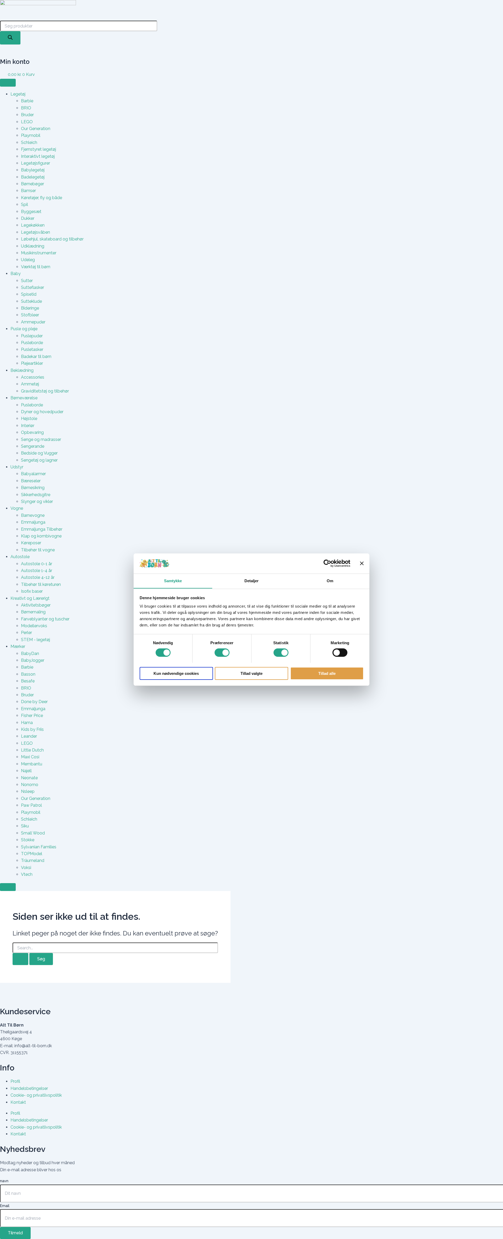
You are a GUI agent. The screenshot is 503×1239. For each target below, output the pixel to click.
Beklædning (22, 370)
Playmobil (30, 135)
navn (4, 1181)
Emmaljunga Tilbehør (41, 529)
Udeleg (28, 259)
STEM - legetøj (35, 639)
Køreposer (31, 542)
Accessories (32, 377)
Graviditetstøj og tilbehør (45, 391)
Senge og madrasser (41, 439)
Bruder (27, 114)
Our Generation (35, 128)
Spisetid (28, 294)
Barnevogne (33, 515)
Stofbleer (30, 314)
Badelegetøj (33, 177)
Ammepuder (33, 321)
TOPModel (31, 853)
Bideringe (30, 308)
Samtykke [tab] (173, 580)
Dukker (27, 218)
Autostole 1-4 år (36, 570)
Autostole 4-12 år (37, 577)
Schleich (29, 142)
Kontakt (18, 1102)
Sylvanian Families (38, 846)
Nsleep (28, 791)
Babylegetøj (33, 169)
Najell (26, 770)
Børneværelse (23, 397)
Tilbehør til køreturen (41, 584)
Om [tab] (330, 580)
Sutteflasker (32, 287)
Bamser (28, 190)
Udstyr (16, 466)
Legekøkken (33, 225)
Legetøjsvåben (35, 232)
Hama (27, 722)
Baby (15, 273)
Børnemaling (33, 611)
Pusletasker (32, 349)
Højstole (29, 418)
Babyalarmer (33, 473)
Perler (26, 632)
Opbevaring (32, 432)
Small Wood (33, 833)
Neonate (29, 777)
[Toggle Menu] (8, 83)
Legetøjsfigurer (35, 163)
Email (4, 1206)
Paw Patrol (31, 805)
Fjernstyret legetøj (38, 149)
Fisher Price (32, 715)
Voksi (26, 867)
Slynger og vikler (37, 501)
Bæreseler (31, 480)
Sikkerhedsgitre (35, 494)
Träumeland (32, 860)
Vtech (26, 874)
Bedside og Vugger (39, 453)
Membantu (31, 763)
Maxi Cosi (30, 756)
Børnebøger (32, 183)
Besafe (28, 681)
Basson (28, 674)
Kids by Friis (32, 729)
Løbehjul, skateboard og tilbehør (52, 239)
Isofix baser (32, 591)
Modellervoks (34, 625)
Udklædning (32, 246)
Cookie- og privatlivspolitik (36, 1095)
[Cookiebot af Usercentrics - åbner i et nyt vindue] (327, 563)
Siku (25, 825)
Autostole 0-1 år (36, 563)
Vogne (16, 508)
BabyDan (30, 653)
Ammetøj (30, 384)
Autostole (20, 556)
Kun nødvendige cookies (176, 673)
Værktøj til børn (35, 266)
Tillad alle (327, 673)
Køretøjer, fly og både (41, 197)
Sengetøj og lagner (39, 460)
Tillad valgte (251, 673)
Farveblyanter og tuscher (45, 618)
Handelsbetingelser (29, 1088)
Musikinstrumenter (38, 252)
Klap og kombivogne (41, 536)
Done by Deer (34, 701)
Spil (24, 204)
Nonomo (29, 784)
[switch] (222, 652)
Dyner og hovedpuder (42, 411)
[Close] (8, 887)
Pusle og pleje (23, 328)
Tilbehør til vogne (38, 549)
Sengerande (32, 446)
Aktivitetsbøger (36, 605)
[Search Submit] (20, 959)
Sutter (27, 280)
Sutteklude (31, 301)
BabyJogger (32, 660)
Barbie (27, 100)
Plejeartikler (32, 363)
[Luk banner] (362, 563)
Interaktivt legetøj (38, 156)
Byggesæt (31, 211)
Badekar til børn (36, 356)
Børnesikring (33, 487)
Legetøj (17, 94)
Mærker (17, 646)
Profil (15, 1081)
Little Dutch (32, 750)
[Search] (10, 37)
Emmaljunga (33, 522)
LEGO (27, 121)
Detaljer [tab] (251, 580)
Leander (29, 736)
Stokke (27, 839)
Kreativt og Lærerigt (30, 598)
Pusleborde (32, 342)
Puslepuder (32, 335)
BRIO (26, 107)
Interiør (27, 425)
